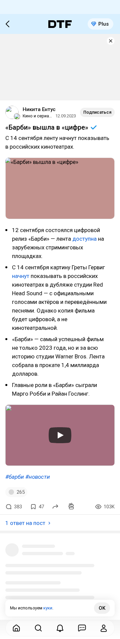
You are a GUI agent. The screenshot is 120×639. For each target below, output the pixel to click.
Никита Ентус (39, 109)
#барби (14, 476)
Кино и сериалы (38, 115)
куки (47, 607)
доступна (84, 238)
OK (102, 608)
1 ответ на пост (25, 523)
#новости (37, 476)
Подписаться (97, 112)
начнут (20, 276)
